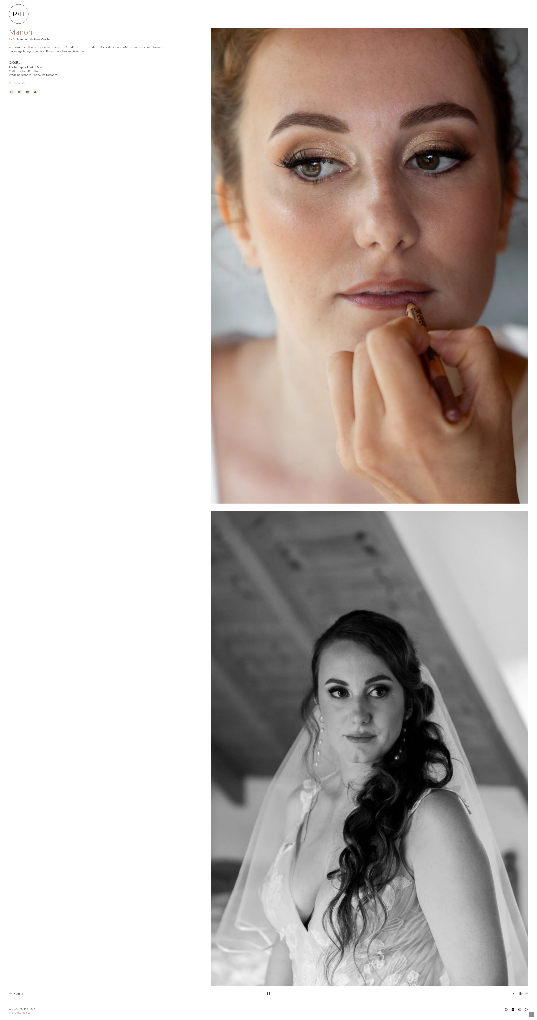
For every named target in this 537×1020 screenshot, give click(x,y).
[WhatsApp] (19, 92)
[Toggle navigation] (525, 14)
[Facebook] (11, 92)
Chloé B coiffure (19, 83)
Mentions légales (19, 1012)
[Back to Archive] (268, 993)
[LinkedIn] (27, 92)
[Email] (35, 92)
